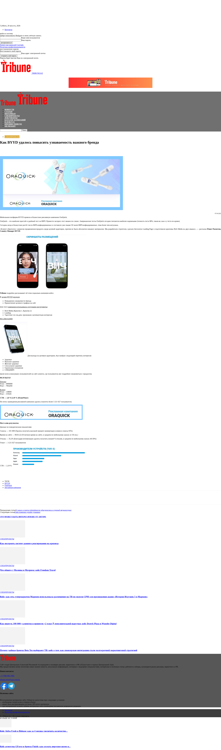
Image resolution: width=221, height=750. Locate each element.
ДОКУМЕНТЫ (11, 118)
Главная (3, 133)
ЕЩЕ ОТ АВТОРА (38, 517)
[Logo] (8, 106)
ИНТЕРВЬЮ (10, 114)
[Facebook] (4, 149)
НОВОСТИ (9, 110)
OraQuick (8, 485)
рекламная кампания (13, 487)
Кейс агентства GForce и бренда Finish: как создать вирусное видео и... (35, 746)
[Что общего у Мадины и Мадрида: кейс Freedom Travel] (12, 564)
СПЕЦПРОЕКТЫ (12, 116)
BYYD (7, 483)
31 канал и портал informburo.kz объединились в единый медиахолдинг (43, 510)
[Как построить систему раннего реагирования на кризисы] (12, 537)
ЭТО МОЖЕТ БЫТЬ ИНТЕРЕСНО (15, 517)
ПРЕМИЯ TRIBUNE (13, 124)
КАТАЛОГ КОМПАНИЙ (15, 120)
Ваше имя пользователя (30, 38)
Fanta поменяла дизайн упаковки (27, 512)
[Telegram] (20, 149)
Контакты (8, 30)
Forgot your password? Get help (11, 45)
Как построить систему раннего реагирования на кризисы (29, 543)
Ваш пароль (26, 40)
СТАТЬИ (8, 112)
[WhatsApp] (12, 149)
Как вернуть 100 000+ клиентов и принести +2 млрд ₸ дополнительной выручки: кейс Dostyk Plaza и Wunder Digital (58, 623)
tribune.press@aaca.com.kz (10, 680)
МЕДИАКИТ (10, 126)
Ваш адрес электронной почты (33, 53)
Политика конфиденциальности (12, 47)
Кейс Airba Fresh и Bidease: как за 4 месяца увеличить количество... (34, 731)
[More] (29, 149)
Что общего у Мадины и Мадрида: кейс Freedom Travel (27, 570)
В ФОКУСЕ (10, 122)
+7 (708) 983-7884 (7, 676)
